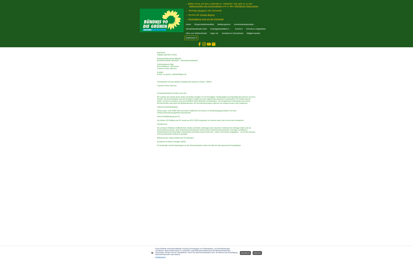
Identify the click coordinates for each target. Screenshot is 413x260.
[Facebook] (199, 44)
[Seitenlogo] (162, 20)
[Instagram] (204, 44)
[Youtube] (209, 44)
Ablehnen (257, 253)
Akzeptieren (245, 253)
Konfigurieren (160, 257)
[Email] (214, 44)
